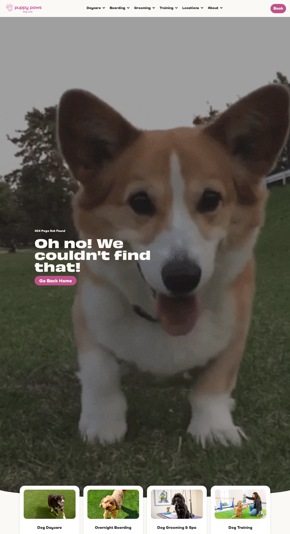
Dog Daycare (49, 527)
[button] (96, 8)
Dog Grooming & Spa (176, 527)
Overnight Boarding (113, 527)
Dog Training (240, 527)
